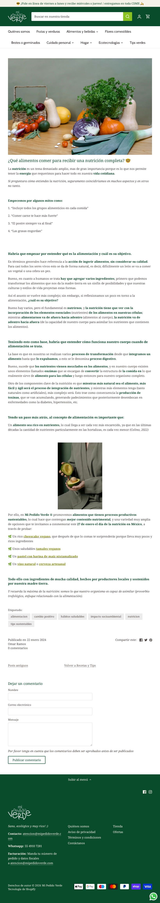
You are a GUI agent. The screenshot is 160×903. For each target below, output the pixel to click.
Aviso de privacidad (81, 832)
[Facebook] (144, 791)
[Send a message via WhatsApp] (153, 896)
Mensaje (13, 719)
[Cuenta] (139, 16)
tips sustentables (21, 624)
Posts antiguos (18, 665)
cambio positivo (44, 616)
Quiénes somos (78, 826)
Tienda (118, 826)
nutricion (134, 616)
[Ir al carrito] (148, 16)
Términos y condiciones (84, 837)
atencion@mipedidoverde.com (31, 863)
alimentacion (19, 616)
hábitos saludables (72, 616)
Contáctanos (76, 843)
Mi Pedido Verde (52, 885)
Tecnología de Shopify (22, 889)
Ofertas (118, 832)
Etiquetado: (15, 610)
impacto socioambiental (106, 616)
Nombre (13, 690)
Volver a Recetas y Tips (80, 665)
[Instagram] (150, 791)
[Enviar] (127, 16)
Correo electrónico (19, 704)
